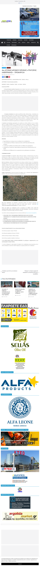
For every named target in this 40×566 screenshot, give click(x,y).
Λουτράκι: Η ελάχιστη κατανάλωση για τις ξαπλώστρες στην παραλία (6, 291)
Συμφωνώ (20, 563)
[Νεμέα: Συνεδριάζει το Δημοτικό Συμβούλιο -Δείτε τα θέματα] (20, 282)
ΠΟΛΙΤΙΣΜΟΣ (31, 39)
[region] (20, 561)
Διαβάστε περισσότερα (12, 561)
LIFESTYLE (23, 42)
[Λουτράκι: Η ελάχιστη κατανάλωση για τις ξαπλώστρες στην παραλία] (7, 282)
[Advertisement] (20, 103)
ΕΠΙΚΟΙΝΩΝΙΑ (14, 45)
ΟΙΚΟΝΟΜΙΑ (20, 39)
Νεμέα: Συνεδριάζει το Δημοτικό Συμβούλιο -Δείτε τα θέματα (20, 291)
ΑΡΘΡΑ (28, 42)
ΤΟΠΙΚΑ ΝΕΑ (9, 39)
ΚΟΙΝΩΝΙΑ (14, 39)
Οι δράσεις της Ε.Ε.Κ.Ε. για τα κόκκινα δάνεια (9, 271)
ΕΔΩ (37, 204)
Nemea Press (12, 74)
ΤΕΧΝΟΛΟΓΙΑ (33, 42)
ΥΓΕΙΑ (19, 42)
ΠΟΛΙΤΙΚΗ (25, 39)
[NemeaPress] (2, 42)
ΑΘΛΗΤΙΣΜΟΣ (14, 42)
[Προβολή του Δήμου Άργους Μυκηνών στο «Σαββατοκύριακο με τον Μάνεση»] (33, 282)
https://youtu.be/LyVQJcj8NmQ (31, 212)
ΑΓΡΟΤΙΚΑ (8, 42)
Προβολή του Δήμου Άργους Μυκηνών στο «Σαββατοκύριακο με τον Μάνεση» (32, 291)
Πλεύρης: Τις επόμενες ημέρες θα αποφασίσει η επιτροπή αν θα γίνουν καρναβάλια (30, 272)
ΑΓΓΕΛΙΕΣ (8, 45)
